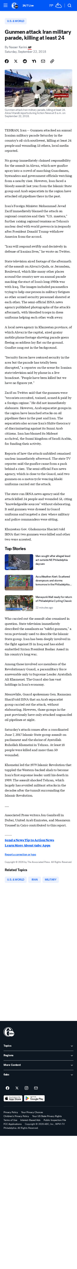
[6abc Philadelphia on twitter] (17, 1088)
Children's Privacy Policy (16, 1116)
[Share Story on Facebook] (6, 61)
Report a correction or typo (20, 854)
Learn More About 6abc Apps (27, 845)
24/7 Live (28, 5)
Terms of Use (10, 1120)
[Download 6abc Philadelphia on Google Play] (34, 1098)
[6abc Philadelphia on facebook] (7, 1088)
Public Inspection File (55, 1120)
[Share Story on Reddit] (25, 61)
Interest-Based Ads (30, 1120)
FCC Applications (13, 1124)
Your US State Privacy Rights (47, 1116)
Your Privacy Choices (32, 1112)
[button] (5, 5)
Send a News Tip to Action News (29, 840)
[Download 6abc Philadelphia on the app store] (13, 1098)
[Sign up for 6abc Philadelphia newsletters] (36, 1088)
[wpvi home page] (9, 1032)
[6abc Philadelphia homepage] (15, 5)
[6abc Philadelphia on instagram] (26, 1088)
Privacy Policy (11, 1112)
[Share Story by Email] (43, 61)
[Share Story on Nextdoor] (34, 61)
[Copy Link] (52, 61)
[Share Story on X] (15, 61)
